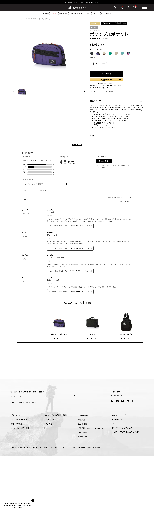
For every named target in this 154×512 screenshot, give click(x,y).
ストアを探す (115, 396)
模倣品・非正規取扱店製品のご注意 (125, 432)
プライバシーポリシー (69, 447)
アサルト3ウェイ (93, 334)
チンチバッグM (126, 334)
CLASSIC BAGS (30, 19)
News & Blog (82, 432)
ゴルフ (89, 13)
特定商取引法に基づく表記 (94, 447)
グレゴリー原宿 (106, 13)
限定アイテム (63, 13)
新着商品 (46, 13)
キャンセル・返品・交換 (19, 428)
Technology (82, 436)
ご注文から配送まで (18, 424)
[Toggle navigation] (144, 7)
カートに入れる (106, 74)
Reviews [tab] (77, 144)
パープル (93, 27)
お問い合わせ (117, 420)
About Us (81, 420)
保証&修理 (48, 424)
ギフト (96, 13)
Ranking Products (120, 23)
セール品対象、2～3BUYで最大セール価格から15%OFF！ (77, 2)
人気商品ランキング (77, 13)
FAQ (46, 428)
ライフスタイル (18, 19)
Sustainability (83, 424)
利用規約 (81, 447)
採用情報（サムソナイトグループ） (91, 428)
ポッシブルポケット (59, 334)
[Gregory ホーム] (77, 7)
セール (54, 13)
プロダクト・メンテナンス (122, 428)
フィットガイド (50, 420)
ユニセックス (95, 23)
